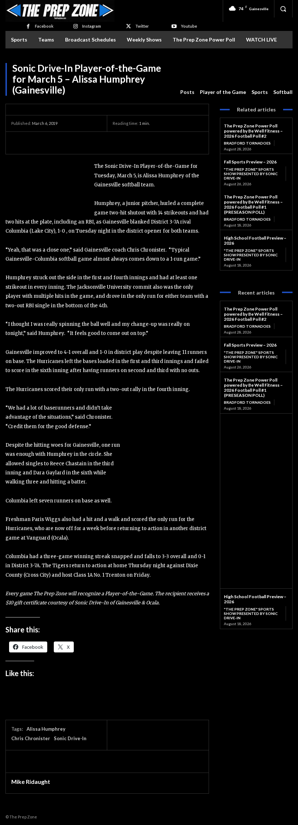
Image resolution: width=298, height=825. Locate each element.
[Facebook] (27, 26)
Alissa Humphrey (46, 729)
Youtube (189, 26)
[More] (85, 142)
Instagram (91, 26)
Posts (187, 92)
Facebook (44, 26)
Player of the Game (223, 92)
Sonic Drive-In (70, 738)
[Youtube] (173, 26)
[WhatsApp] (68, 142)
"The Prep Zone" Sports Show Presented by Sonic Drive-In (251, 173)
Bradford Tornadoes (247, 143)
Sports (259, 92)
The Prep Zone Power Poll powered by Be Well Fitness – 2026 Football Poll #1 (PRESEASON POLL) (253, 204)
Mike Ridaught (30, 781)
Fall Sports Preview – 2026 (250, 162)
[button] (283, 8)
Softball (283, 92)
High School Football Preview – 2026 (255, 240)
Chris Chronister (30, 738)
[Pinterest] (52, 142)
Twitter (142, 26)
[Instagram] (75, 26)
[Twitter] (128, 26)
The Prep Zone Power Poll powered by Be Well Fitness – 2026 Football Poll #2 (253, 131)
